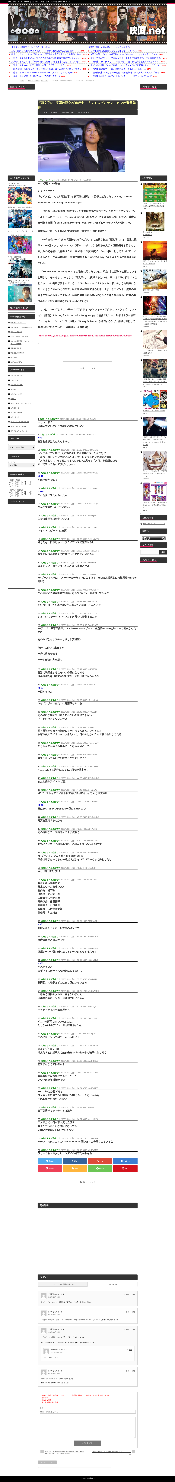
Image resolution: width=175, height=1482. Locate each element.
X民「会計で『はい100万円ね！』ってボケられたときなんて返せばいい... (45, 51)
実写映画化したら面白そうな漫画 (154, 410)
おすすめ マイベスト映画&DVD (21, 327)
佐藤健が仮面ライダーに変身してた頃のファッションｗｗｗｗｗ (111, 1452)
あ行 (10, 482)
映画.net (92, 1478)
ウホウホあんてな (17, 375)
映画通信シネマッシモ (18, 322)
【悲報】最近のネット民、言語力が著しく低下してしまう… (39, 65)
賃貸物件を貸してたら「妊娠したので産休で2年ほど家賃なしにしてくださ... (46, 61)
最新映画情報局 (16, 348)
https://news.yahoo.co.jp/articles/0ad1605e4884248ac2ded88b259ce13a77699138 (85, 335)
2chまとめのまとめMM (18, 426)
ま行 (23, 484)
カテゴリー (11, 444)
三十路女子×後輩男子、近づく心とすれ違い (29, 47)
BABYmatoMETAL (16, 362)
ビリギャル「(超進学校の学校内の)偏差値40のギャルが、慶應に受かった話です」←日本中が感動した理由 (64, 1452)
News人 (13, 399)
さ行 (23, 482)
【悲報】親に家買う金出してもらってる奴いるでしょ (36, 76)
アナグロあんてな (17, 385)
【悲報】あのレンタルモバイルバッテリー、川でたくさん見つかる (42, 72)
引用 (133, 1294)
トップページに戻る (47, 1462)
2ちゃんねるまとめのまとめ (20, 422)
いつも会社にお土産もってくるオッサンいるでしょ (114, 51)
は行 (17, 484)
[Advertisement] (87, 90)
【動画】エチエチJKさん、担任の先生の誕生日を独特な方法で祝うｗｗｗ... (46, 58)
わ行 (17, 486)
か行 (17, 482)
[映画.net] (87, 42)
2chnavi (13, 389)
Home (22, 80)
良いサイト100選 (16, 412)
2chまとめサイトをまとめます (21, 403)
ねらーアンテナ (16, 417)
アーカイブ (11, 462)
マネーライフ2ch (16, 332)
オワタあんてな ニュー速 (19, 431)
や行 (30, 484)
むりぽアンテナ (16, 408)
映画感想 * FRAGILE (17, 353)
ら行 (10, 486)
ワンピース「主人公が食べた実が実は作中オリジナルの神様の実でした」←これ (155, 473)
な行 (10, 484)
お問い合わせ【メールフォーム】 (154, 524)
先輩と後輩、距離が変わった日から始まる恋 (109, 47)
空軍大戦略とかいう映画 (151, 290)
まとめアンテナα (16, 380)
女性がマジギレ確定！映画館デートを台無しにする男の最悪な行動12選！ (155, 505)
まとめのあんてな (17, 394)
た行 (30, 482)
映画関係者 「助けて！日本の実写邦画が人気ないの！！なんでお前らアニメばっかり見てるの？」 (155, 381)
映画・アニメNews (34, 80)
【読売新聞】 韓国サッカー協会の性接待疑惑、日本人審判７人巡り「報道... (46, 69)
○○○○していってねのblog (19, 336)
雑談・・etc (44, 80)
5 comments (85, 112)
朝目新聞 (14, 357)
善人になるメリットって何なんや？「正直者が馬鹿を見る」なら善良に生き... (47, 54)
